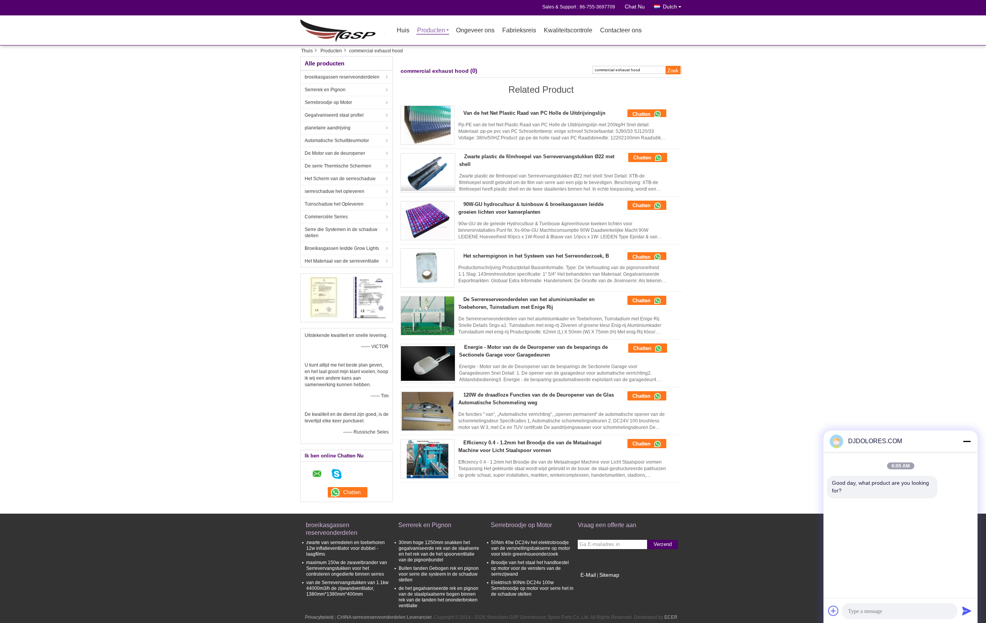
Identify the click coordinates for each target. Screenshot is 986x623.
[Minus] (966, 441)
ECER (670, 617)
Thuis (307, 51)
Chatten (642, 114)
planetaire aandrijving (327, 128)
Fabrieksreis (519, 30)
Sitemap (609, 575)
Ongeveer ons (475, 30)
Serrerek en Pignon (325, 89)
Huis (403, 30)
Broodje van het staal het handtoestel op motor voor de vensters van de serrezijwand (530, 568)
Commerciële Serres (326, 216)
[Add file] (833, 610)
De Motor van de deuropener (335, 153)
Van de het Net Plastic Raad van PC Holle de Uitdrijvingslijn (534, 113)
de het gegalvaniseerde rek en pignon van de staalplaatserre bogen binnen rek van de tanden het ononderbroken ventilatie (438, 597)
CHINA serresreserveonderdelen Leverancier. (385, 617)
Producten (431, 30)
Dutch (670, 6)
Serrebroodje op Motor (328, 102)
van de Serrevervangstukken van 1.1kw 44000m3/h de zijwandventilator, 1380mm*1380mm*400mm (347, 588)
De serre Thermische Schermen (338, 166)
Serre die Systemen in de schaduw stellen (341, 232)
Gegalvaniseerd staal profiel (334, 115)
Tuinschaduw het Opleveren (334, 204)
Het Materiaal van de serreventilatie (342, 261)
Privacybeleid (319, 617)
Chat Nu (635, 6)
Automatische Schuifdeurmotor (337, 140)
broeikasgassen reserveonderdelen (342, 77)
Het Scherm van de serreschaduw (340, 178)
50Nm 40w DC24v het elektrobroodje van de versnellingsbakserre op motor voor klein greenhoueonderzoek (530, 548)
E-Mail (588, 575)
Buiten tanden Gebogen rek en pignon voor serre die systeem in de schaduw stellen (439, 574)
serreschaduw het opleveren (334, 191)
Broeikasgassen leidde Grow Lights (342, 248)
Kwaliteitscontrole (568, 30)
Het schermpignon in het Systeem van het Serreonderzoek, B (536, 256)
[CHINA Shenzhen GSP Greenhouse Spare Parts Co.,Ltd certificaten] (324, 297)
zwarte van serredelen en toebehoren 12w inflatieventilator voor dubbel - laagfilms (345, 548)
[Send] (967, 610)
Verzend (663, 544)
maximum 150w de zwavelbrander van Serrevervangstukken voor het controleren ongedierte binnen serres (346, 568)
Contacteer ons (621, 30)
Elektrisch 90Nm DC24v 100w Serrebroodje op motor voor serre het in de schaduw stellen (532, 588)
